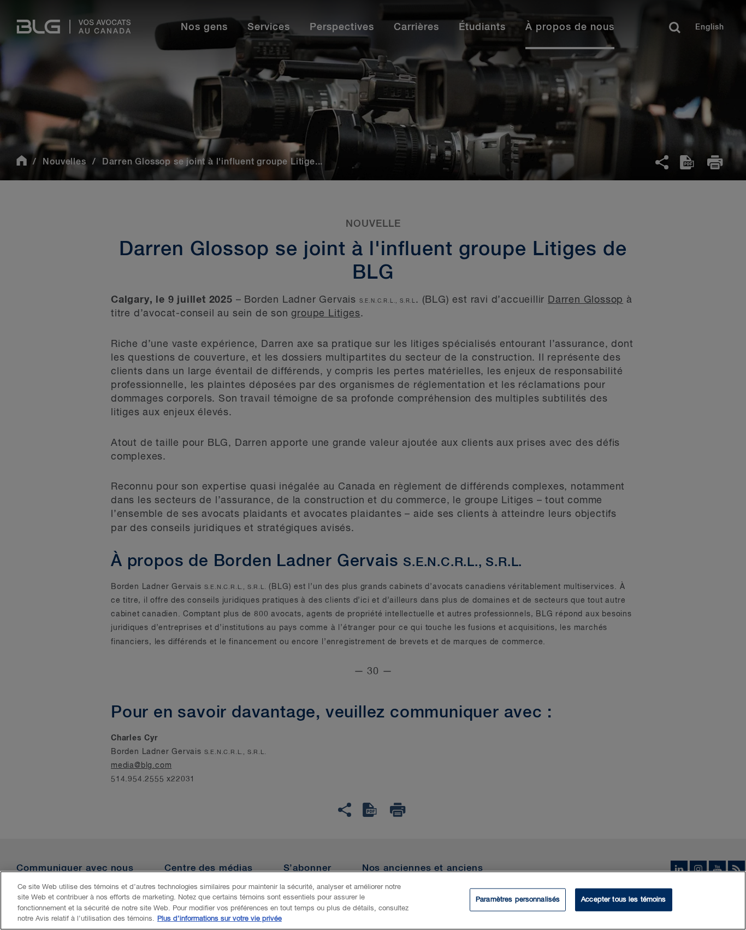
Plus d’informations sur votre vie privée (219, 918)
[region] (373, 900)
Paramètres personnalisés (518, 899)
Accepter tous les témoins (623, 899)
